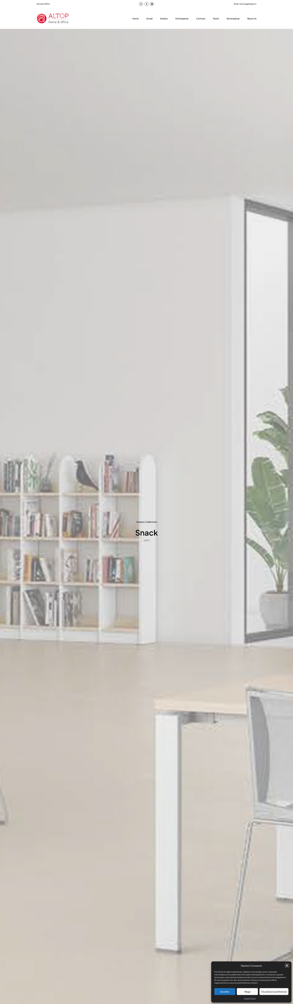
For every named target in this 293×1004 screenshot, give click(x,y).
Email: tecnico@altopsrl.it (245, 4)
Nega (247, 991)
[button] (286, 965)
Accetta (224, 991)
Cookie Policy (250, 998)
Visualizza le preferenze (274, 991)
